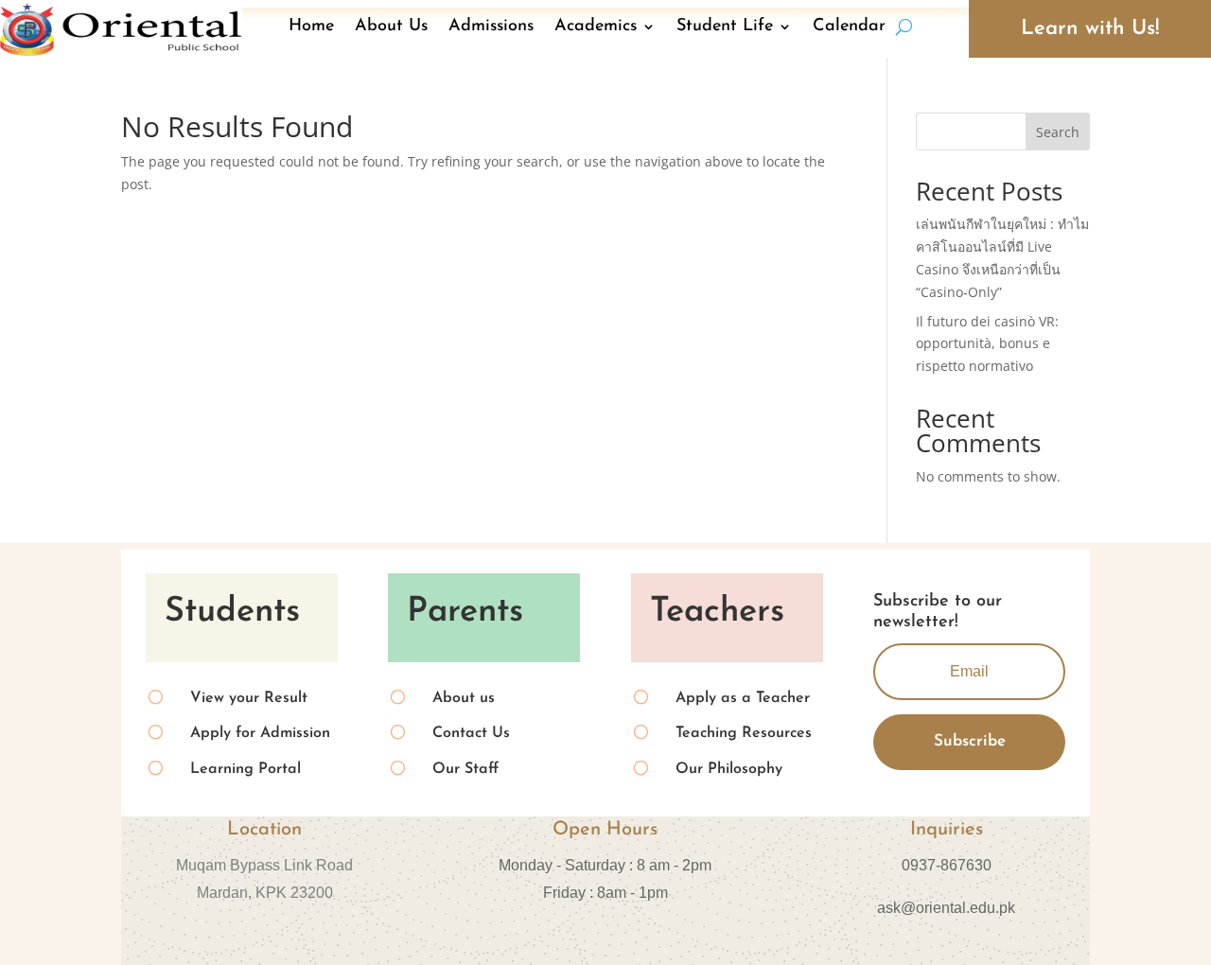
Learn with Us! (1090, 29)
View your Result (248, 698)
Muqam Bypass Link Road (264, 865)
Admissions (491, 26)
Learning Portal (245, 769)
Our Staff (465, 769)
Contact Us (471, 733)
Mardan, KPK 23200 (265, 893)
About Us (391, 26)
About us (463, 698)
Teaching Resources (744, 733)
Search (1057, 132)
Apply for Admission (260, 733)
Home (311, 26)
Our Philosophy (729, 769)
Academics (595, 26)
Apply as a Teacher (743, 698)
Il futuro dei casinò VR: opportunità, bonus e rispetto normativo (987, 344)
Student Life (724, 26)
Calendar (849, 26)
